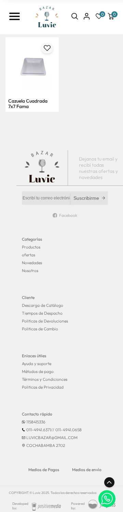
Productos (31, 247)
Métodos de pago (38, 371)
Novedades (32, 262)
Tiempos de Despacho (42, 313)
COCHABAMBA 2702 (45, 445)
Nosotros (30, 270)
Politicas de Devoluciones (45, 320)
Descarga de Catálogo (42, 305)
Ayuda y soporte (36, 363)
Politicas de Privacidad (43, 387)
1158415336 (35, 421)
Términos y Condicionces (44, 379)
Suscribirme (86, 198)
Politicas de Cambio (40, 328)
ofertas (28, 254)
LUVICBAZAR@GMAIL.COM (52, 437)
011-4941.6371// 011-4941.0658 (54, 429)
